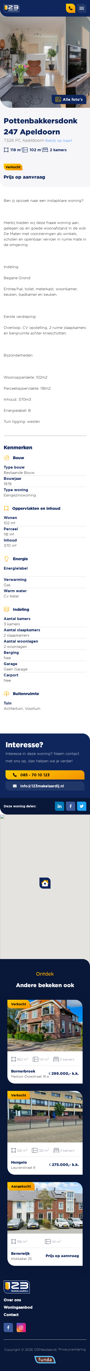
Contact (11, 1315)
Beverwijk (20, 1253)
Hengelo (19, 1162)
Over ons (12, 1300)
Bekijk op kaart (58, 140)
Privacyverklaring (72, 1349)
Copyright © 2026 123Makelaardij (30, 1349)
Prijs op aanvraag (62, 1256)
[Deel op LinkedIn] (59, 806)
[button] (45, 883)
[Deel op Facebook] (70, 806)
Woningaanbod (18, 1307)
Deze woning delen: (20, 806)
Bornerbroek (23, 1071)
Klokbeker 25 (21, 1258)
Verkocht (13, 167)
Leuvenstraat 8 (23, 1167)
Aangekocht (21, 1186)
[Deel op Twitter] (81, 806)
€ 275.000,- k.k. (64, 1164)
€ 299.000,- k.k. (64, 1073)
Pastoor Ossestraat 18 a (30, 1076)
